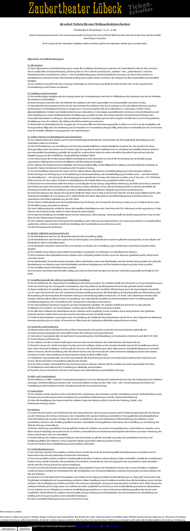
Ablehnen (25, 529)
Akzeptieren (8, 529)
